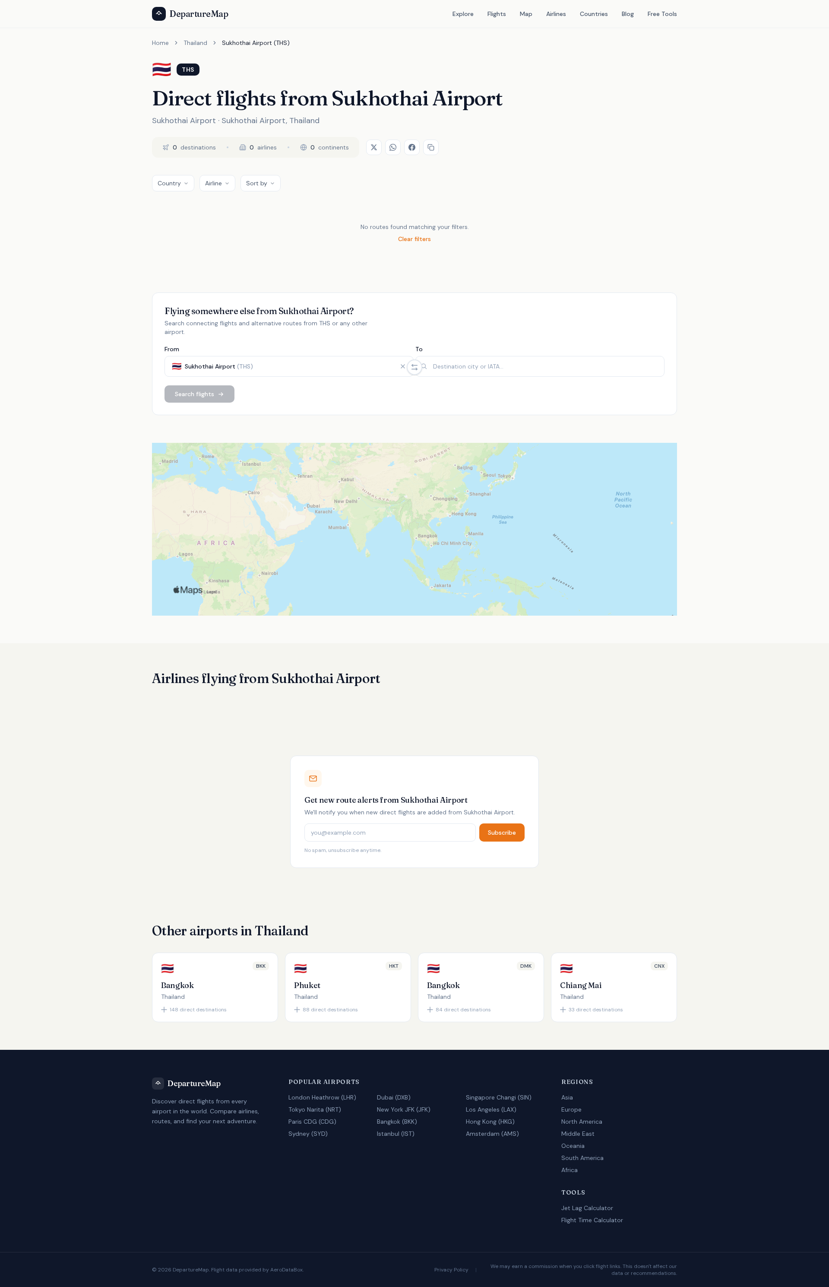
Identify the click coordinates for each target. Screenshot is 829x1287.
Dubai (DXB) (394, 1097)
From (172, 349)
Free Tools (662, 14)
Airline (213, 183)
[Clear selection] (402, 366)
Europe (571, 1109)
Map (526, 14)
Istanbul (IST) (395, 1134)
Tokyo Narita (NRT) (314, 1109)
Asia (567, 1097)
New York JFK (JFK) (403, 1109)
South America (582, 1158)
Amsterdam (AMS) (492, 1134)
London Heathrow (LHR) (322, 1097)
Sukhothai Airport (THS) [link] (256, 43)
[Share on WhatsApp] (393, 147)
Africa (569, 1170)
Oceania (573, 1146)
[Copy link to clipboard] (431, 147)
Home (160, 43)
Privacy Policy (451, 1269)
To (419, 349)
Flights (496, 14)
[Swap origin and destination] (414, 367)
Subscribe (502, 832)
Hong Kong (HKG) (490, 1121)
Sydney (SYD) (308, 1134)
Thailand (195, 43)
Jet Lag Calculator (587, 1208)
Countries (594, 14)
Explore (463, 14)
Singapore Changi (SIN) (499, 1097)
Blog (628, 14)
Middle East (578, 1134)
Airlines (556, 14)
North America (581, 1121)
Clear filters (414, 239)
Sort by (256, 183)
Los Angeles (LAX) (491, 1109)
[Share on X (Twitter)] (374, 147)
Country (169, 183)
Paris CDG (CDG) (312, 1121)
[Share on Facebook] (412, 147)
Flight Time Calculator (592, 1220)
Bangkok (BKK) (397, 1121)
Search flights (194, 394)
